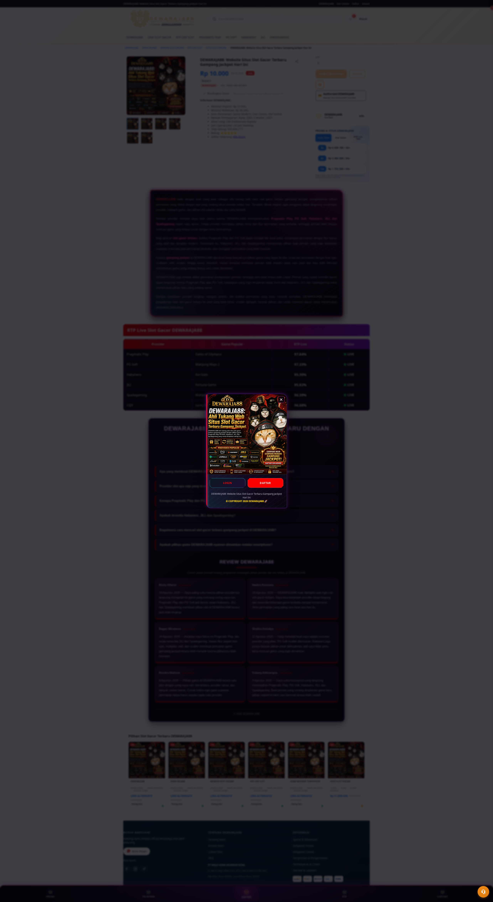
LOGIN (227, 483)
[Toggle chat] (483, 892)
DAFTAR (265, 483)
